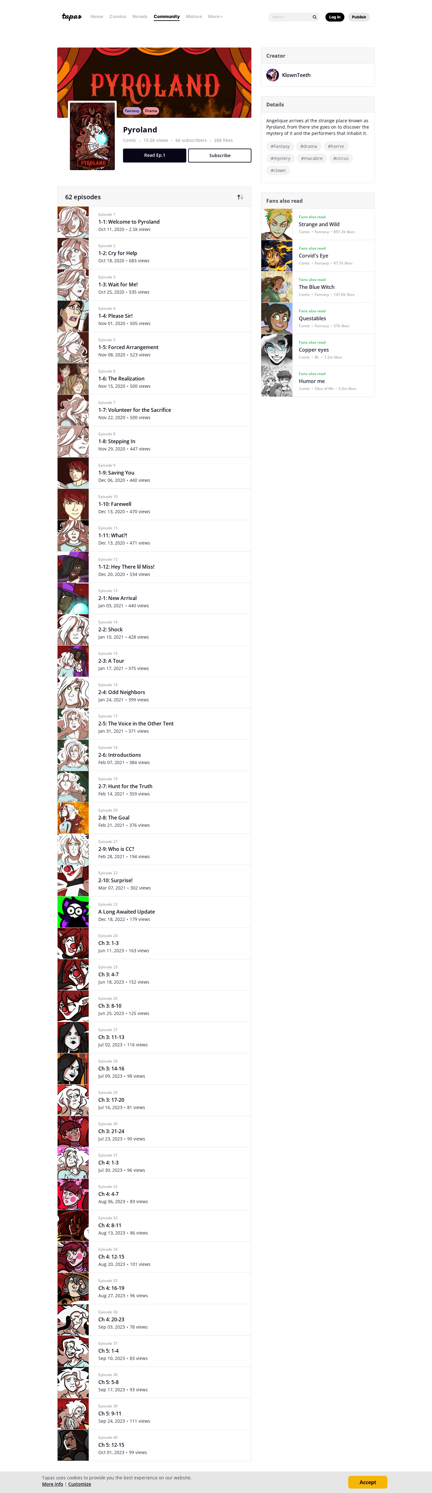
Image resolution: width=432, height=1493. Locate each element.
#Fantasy (280, 146)
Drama (151, 110)
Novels (140, 16)
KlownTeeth (296, 75)
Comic (129, 140)
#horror (336, 146)
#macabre (312, 158)
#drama (308, 146)
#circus (341, 158)
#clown (278, 170)
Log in (335, 17)
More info (52, 1484)
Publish (359, 17)
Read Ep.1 (154, 155)
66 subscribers (192, 140)
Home (96, 16)
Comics (117, 16)
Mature (194, 16)
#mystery (280, 158)
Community (167, 16)
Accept (368, 1482)
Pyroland (140, 129)
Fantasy (132, 110)
